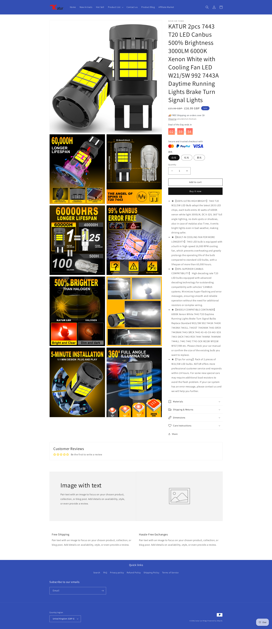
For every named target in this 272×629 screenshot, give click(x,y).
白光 (174, 157)
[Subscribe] (102, 590)
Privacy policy (117, 572)
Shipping (172, 119)
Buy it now (195, 191)
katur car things (201, 621)
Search (96, 572)
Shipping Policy (151, 572)
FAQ (105, 572)
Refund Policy (134, 572)
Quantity (172, 164)
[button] (115, 7)
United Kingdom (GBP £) (64, 618)
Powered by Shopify (215, 621)
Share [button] (175, 434)
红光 (186, 157)
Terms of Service (170, 572)
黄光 (199, 157)
